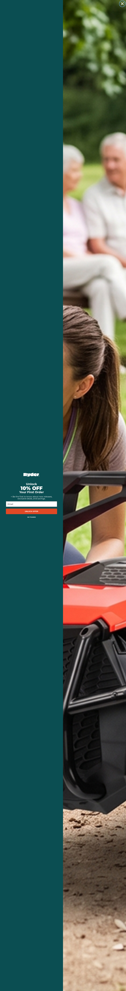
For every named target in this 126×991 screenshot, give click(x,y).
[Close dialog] (122, 4)
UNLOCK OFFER (31, 511)
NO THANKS (31, 517)
